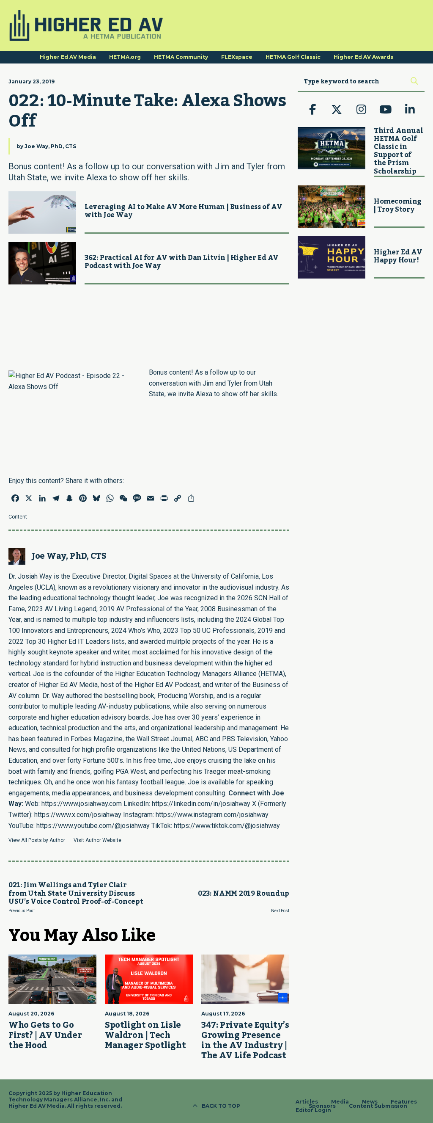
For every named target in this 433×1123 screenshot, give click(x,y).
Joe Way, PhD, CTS (50, 146)
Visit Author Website (97, 840)
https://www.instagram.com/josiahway (212, 815)
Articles (307, 1102)
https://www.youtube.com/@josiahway (93, 826)
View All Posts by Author (36, 840)
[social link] (312, 110)
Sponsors (322, 1106)
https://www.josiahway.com (81, 804)
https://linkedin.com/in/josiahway (201, 804)
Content (17, 517)
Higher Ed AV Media (68, 57)
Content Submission (378, 1106)
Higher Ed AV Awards (363, 57)
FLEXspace (236, 57)
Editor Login (313, 1110)
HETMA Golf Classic (293, 57)
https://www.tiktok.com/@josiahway (227, 826)
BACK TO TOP (221, 1106)
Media (340, 1102)
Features (404, 1102)
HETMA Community (181, 57)
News (370, 1102)
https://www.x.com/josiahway (77, 815)
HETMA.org (125, 57)
